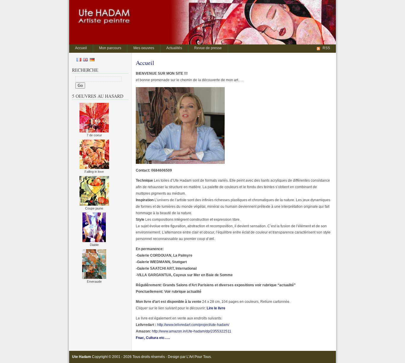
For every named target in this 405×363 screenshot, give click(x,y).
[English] (85, 60)
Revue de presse (208, 48)
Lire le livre (216, 308)
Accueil (81, 48)
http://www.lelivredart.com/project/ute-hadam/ (192, 325)
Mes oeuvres (143, 48)
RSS (326, 48)
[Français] (78, 60)
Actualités (174, 48)
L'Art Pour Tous (198, 357)
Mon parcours (110, 48)
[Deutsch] (92, 60)
